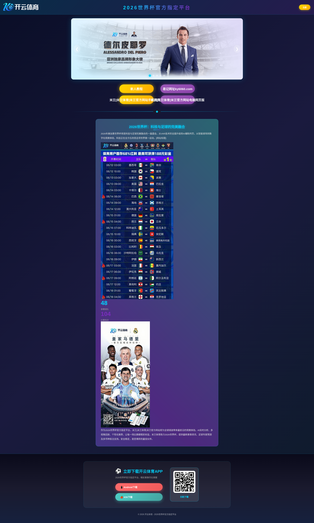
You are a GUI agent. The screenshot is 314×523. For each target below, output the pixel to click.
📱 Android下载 (128, 487)
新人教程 (136, 89)
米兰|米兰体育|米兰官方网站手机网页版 (136, 100)
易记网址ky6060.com (177, 89)
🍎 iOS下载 (126, 497)
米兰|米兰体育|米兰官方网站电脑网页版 (177, 100)
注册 (305, 7)
